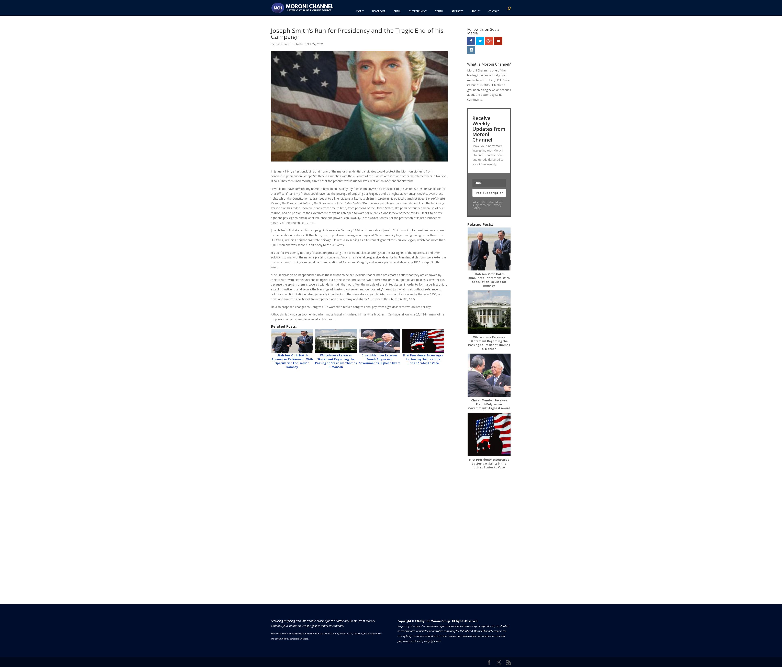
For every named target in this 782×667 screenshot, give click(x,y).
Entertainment (418, 11)
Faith (397, 11)
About (476, 11)
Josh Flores (282, 44)
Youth (439, 11)
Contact (493, 11)
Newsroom (378, 11)
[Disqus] (359, 424)
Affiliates (457, 11)
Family (360, 11)
